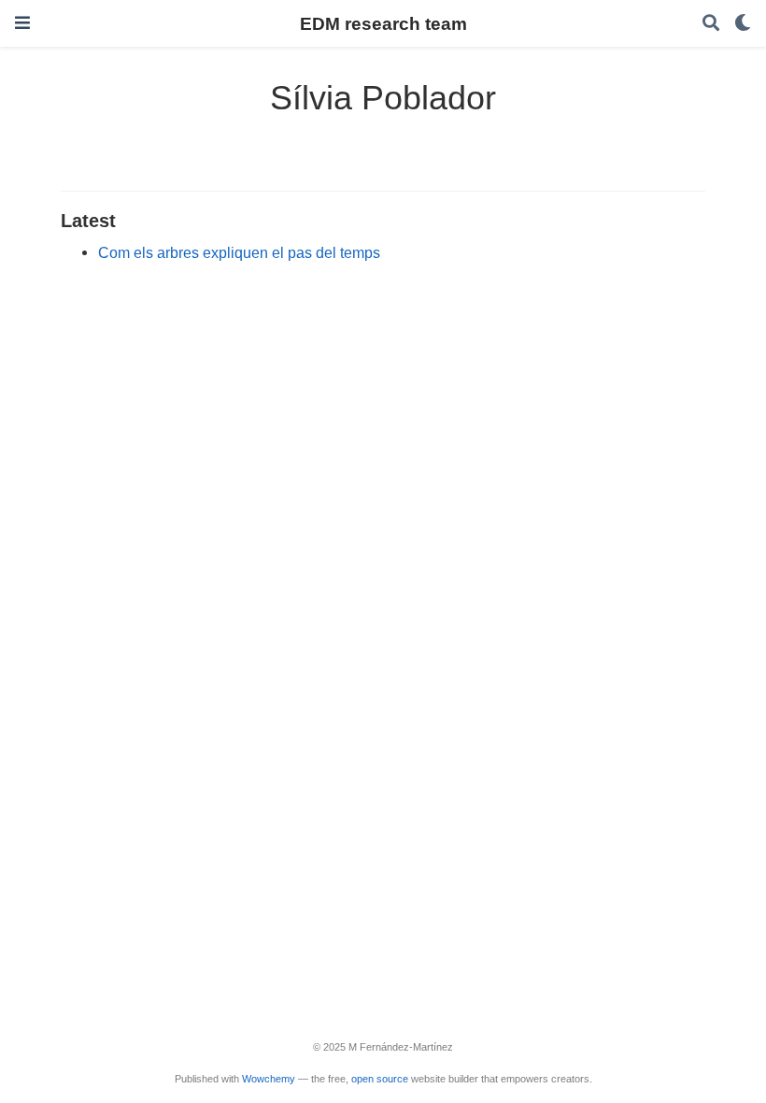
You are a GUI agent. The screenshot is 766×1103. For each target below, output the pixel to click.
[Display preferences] (742, 24)
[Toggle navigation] (22, 23)
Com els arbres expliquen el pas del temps (239, 252)
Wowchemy (268, 1078)
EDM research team (383, 23)
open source (379, 1078)
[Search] (710, 24)
